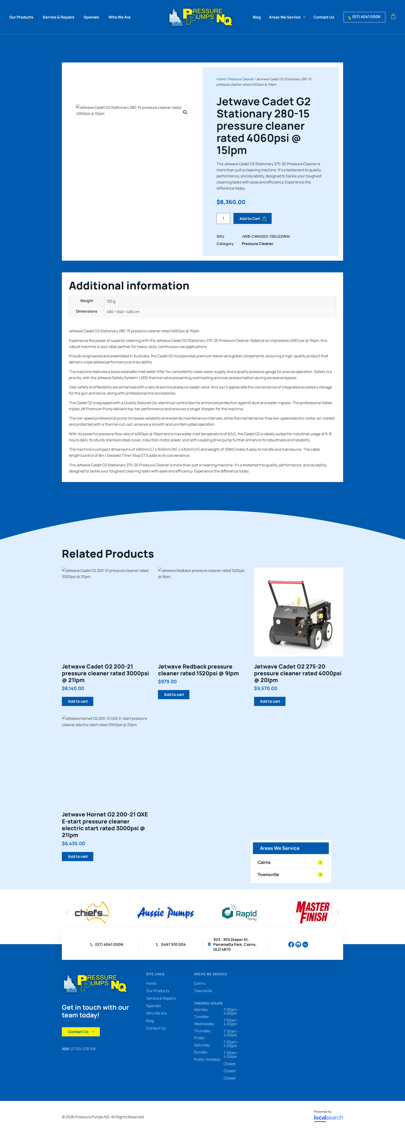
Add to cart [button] (78, 701)
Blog (257, 17)
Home (221, 79)
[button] (185, 112)
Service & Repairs (58, 17)
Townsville (203, 990)
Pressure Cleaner (241, 79)
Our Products (21, 17)
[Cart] (393, 16)
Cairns (199, 983)
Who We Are (120, 17)
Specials (91, 17)
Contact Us (324, 17)
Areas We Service (285, 17)
